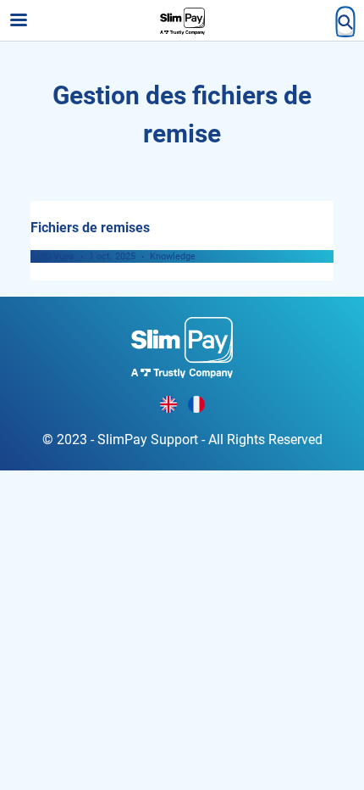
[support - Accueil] (182, 21)
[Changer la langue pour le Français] (196, 404)
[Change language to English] (168, 404)
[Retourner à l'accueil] (182, 346)
